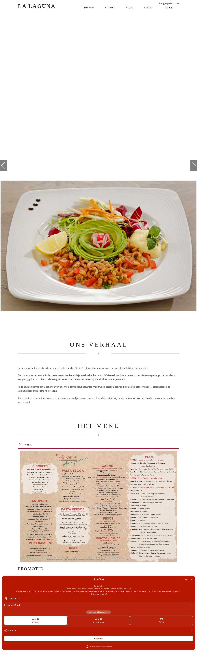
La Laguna (36, 6)
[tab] (98, 445)
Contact (148, 8)
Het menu (110, 8)
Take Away (89, 8)
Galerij (129, 8)
